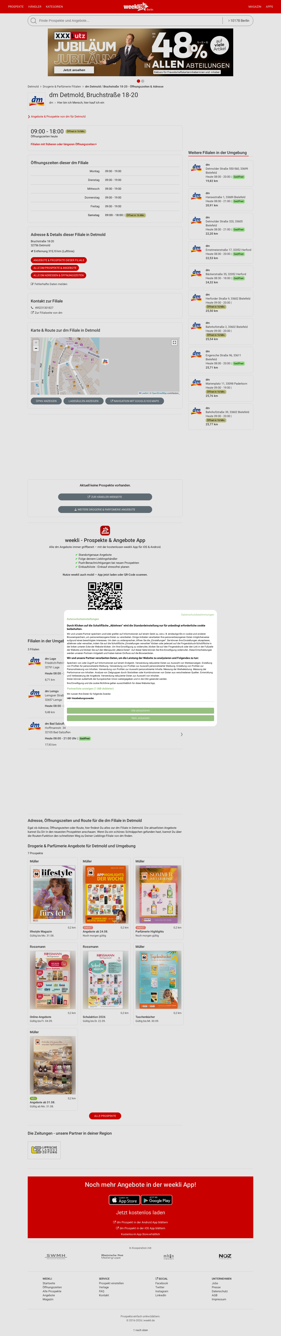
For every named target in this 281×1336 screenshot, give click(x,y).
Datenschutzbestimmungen (197, 614)
